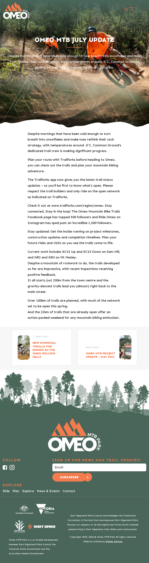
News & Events (48, 491)
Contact (69, 491)
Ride (6, 491)
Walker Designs (114, 541)
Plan (16, 491)
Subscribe (69, 477)
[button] (126, 10)
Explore (28, 491)
